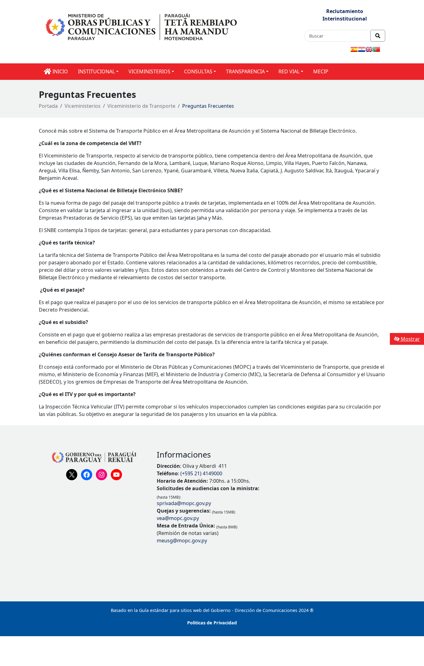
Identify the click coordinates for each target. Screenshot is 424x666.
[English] (369, 49)
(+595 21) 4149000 (201, 473)
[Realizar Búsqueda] (377, 36)
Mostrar (409, 338)
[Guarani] (361, 49)
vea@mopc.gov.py (178, 518)
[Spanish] (354, 49)
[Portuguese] (376, 49)
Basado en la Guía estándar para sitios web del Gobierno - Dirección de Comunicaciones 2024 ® (212, 610)
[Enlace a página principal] (142, 26)
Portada (48, 106)
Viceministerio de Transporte (141, 106)
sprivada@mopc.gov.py (184, 503)
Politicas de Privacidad (212, 623)
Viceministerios (83, 106)
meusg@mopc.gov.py (182, 540)
